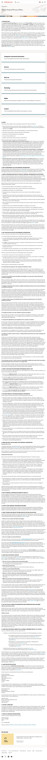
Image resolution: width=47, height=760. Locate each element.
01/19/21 (16, 724)
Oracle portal (31, 589)
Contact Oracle (7, 414)
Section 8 (18, 646)
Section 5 (24, 516)
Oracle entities (24, 170)
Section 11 (33, 222)
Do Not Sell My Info (15, 750)
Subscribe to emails (39, 750)
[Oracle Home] (8, 2)
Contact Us (10, 752)
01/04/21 (20, 724)
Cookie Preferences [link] (23, 750)
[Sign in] (42, 2)
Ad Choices (29, 750)
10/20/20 (25, 724)
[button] (2, 2)
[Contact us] (45, 2)
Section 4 (10, 46)
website (17, 35)
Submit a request (20, 741)
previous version (24, 38)
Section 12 (29, 648)
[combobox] (26, 2)
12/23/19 (29, 724)
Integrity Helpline (4, 752)
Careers (33, 750)
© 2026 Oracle (3, 750)
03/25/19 (34, 724)
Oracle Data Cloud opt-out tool (18, 542)
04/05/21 (11, 724)
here (13, 661)
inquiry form (18, 557)
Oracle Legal (3, 6)
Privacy (10, 750)
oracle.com (35, 126)
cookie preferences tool (18, 527)
